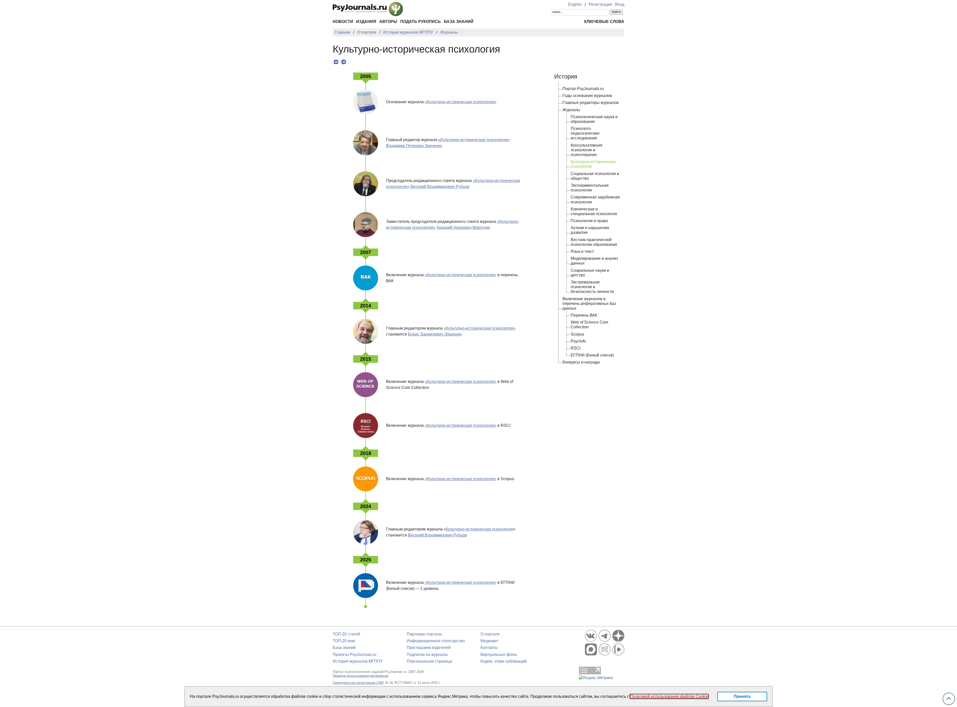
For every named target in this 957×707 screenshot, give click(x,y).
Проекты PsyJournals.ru (354, 654)
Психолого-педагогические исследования (585, 133)
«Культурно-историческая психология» (460, 102)
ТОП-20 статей (346, 634)
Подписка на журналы (427, 654)
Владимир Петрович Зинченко (414, 146)
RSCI (575, 348)
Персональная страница (429, 661)
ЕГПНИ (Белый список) (592, 355)
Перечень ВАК (584, 315)
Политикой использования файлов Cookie (669, 696)
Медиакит (489, 641)
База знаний (459, 21)
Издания (366, 21)
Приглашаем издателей (429, 647)
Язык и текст (582, 251)
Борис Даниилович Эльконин (435, 334)
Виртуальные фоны (498, 654)
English (575, 4)
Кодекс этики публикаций (503, 661)
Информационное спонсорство (436, 641)
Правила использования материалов (360, 676)
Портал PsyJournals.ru (583, 89)
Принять (742, 696)
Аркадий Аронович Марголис (463, 227)
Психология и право (589, 221)
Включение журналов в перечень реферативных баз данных (589, 303)
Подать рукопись (420, 21)
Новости (343, 21)
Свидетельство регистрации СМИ (358, 683)
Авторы (388, 21)
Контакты (489, 647)
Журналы (571, 110)
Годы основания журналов (587, 95)
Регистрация (600, 4)
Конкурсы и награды (581, 362)
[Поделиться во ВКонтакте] (336, 62)
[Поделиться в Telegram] (343, 62)
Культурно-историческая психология (479, 529)
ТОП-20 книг (344, 641)
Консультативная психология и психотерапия (586, 150)
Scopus (577, 334)
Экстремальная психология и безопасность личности (592, 287)
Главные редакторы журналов (590, 102)
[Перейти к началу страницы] (949, 699)
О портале (490, 634)
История (565, 76)
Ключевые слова (604, 21)
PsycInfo (578, 341)
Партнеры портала (424, 634)
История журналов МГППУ (358, 661)
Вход (619, 4)
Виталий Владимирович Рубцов (440, 186)
